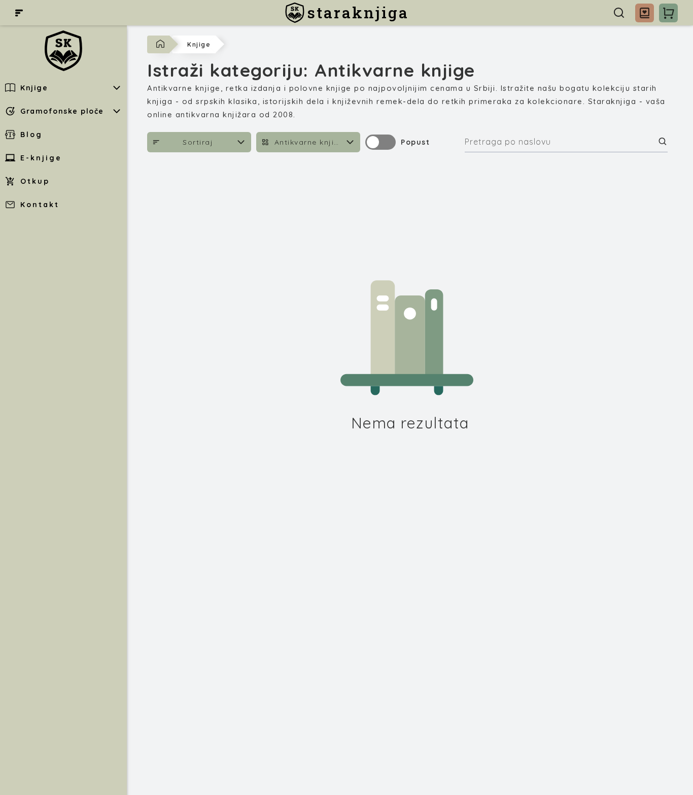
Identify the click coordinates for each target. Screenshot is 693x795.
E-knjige (41, 157)
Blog (31, 134)
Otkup (35, 181)
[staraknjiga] (63, 50)
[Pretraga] (619, 13)
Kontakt (39, 204)
